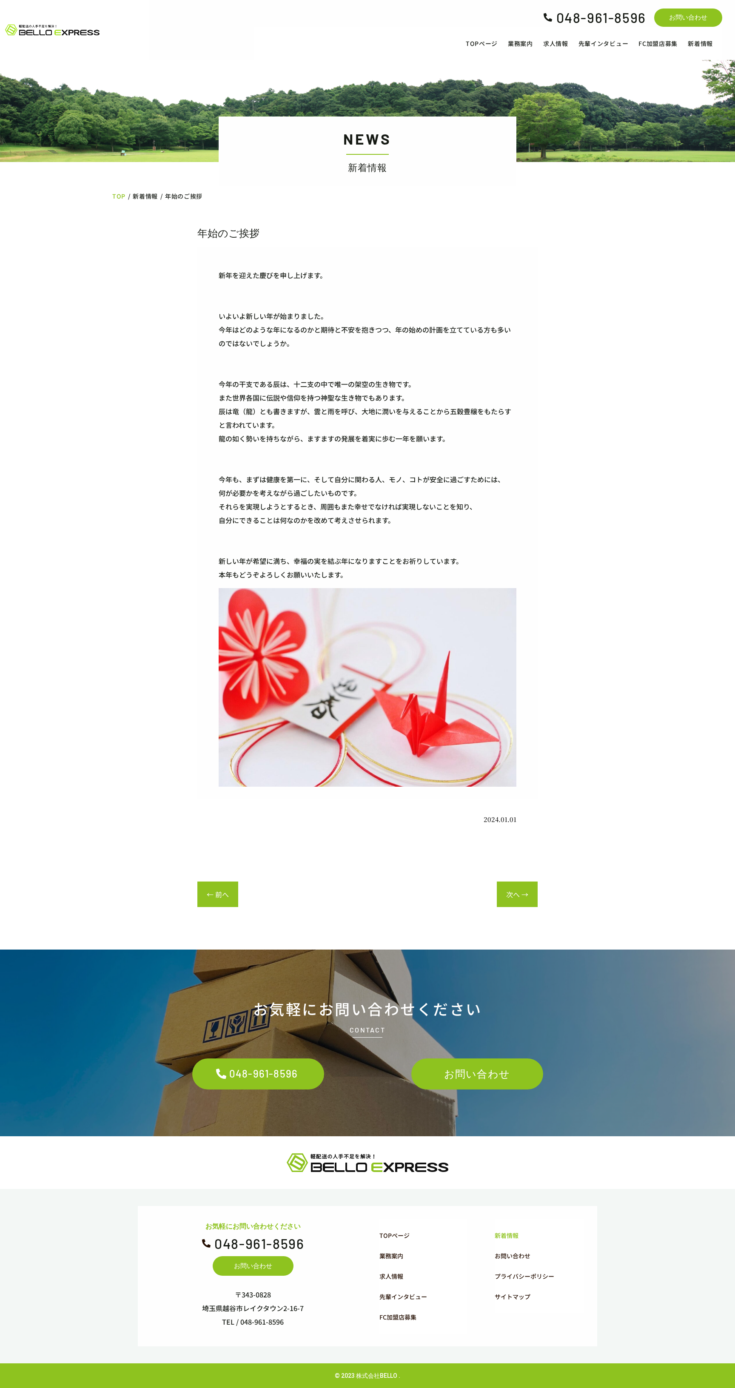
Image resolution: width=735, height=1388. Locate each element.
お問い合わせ (688, 17)
